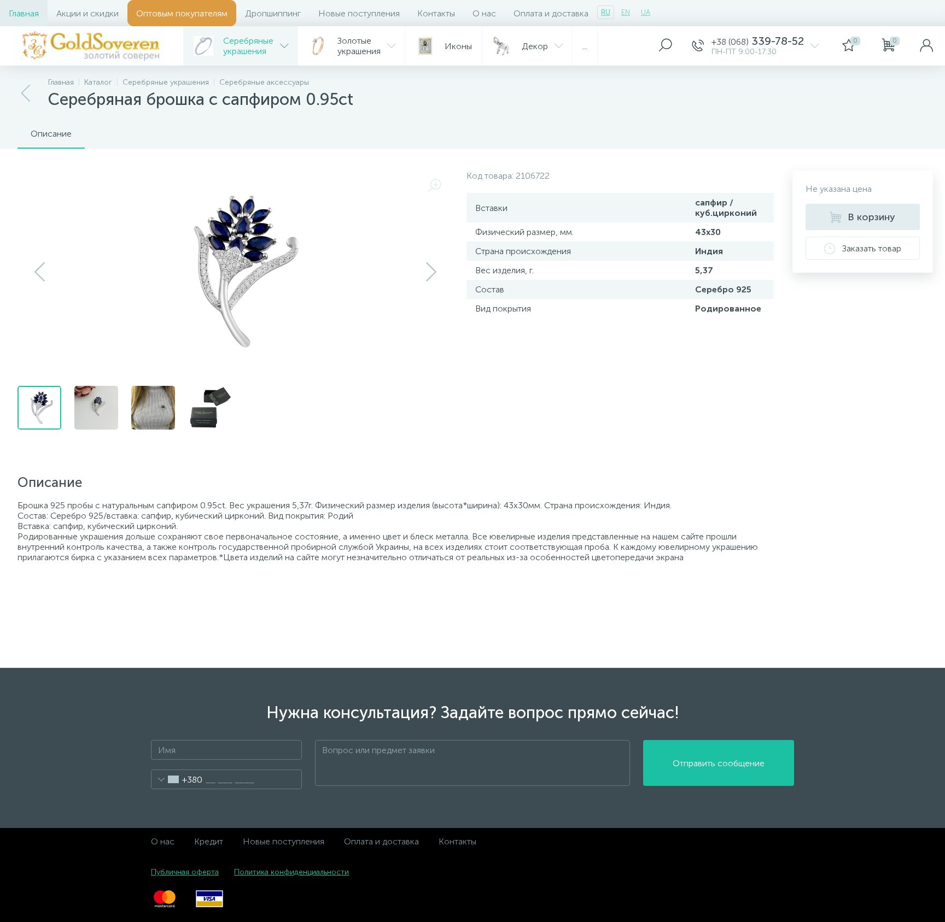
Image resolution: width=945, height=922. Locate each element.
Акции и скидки (87, 13)
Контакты (436, 13)
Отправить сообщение (719, 763)
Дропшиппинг (273, 13)
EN (625, 12)
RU (605, 12)
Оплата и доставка (551, 13)
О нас (484, 13)
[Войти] (926, 46)
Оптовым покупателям (182, 13)
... (584, 46)
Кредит (208, 841)
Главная (24, 13)
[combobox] (176, 779)
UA (645, 12)
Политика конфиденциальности (291, 872)
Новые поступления (359, 13)
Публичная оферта (185, 872)
